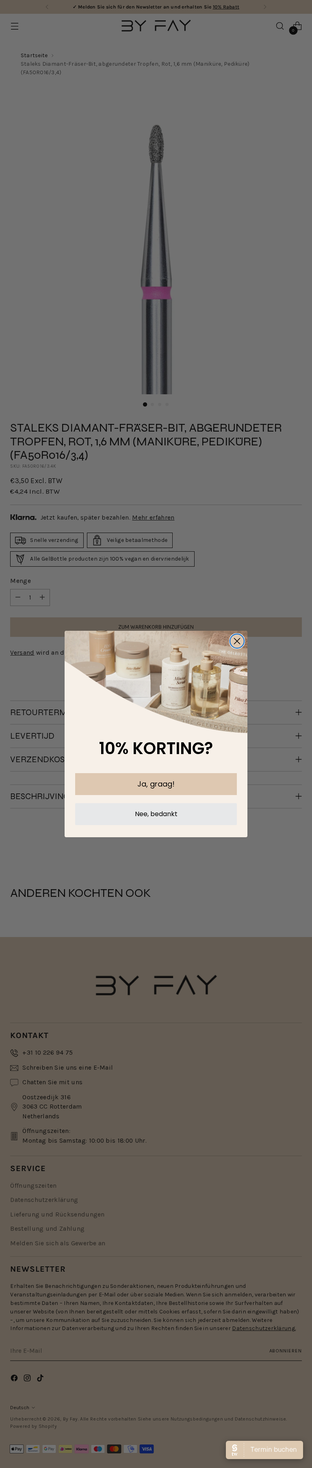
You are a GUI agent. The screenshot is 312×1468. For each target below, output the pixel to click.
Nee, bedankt (156, 814)
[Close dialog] (237, 641)
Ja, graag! (156, 784)
